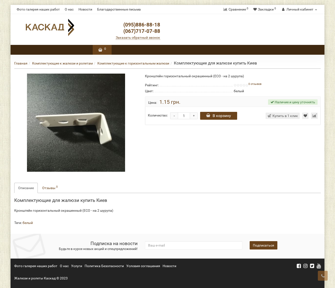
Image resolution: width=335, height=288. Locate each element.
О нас (69, 9)
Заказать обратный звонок (138, 37)
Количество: (158, 115)
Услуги (76, 266)
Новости (85, 9)
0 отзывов (254, 84)
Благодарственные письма (119, 9)
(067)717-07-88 (141, 31)
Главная (20, 63)
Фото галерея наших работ (38, 9)
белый (28, 223)
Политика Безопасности (104, 266)
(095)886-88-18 (141, 25)
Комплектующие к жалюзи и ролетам (62, 63)
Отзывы (50, 187)
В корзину (222, 115)
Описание (26, 188)
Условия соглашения (143, 266)
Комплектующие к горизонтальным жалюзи (133, 63)
